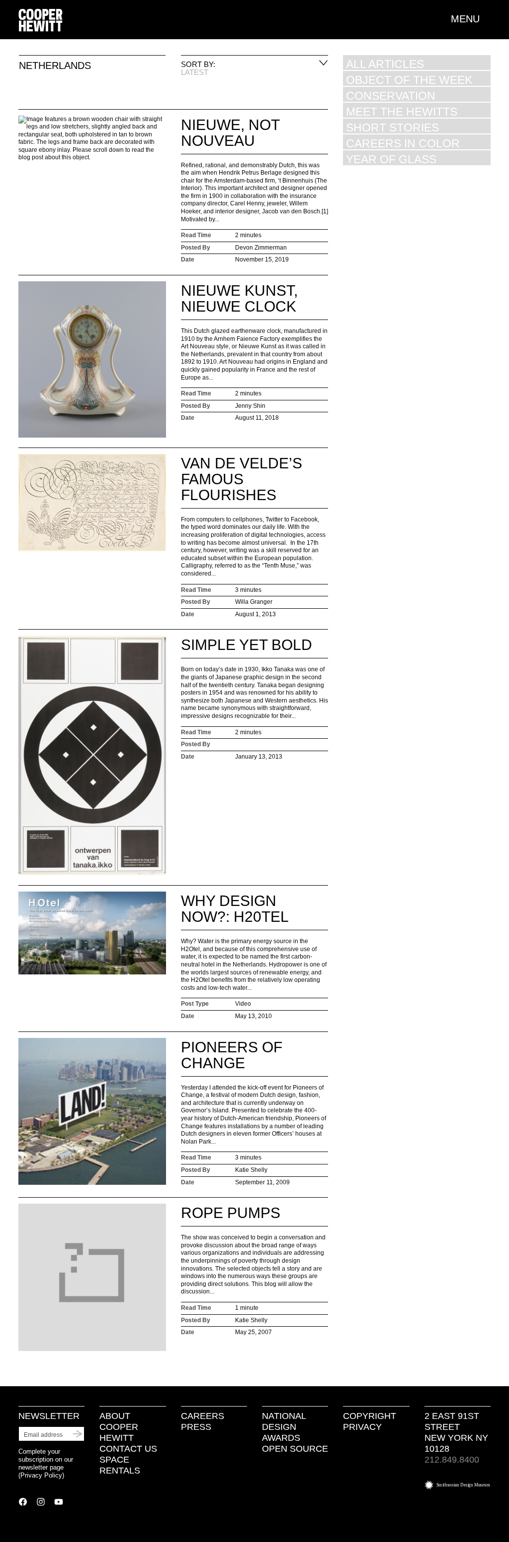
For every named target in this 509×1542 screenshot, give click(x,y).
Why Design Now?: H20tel (235, 909)
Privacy (362, 1427)
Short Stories (392, 127)
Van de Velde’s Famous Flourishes (241, 479)
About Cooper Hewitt (118, 1427)
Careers (202, 1416)
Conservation (390, 95)
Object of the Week (409, 79)
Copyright (369, 1416)
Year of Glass (391, 159)
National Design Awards (284, 1427)
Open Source (295, 1449)
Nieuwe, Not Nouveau (230, 133)
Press (196, 1427)
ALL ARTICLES (385, 64)
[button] (471, 18)
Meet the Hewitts (401, 111)
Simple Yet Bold (246, 645)
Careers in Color (403, 143)
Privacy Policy (41, 1475)
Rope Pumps (230, 1213)
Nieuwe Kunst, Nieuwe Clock (239, 298)
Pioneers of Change (231, 1055)
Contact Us (128, 1449)
